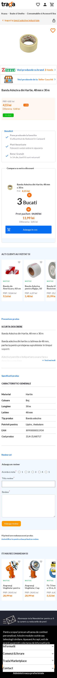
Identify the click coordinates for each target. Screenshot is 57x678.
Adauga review (11, 523)
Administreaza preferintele (28, 673)
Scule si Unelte (17, 13)
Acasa (4, 13)
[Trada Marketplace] (16, 4)
